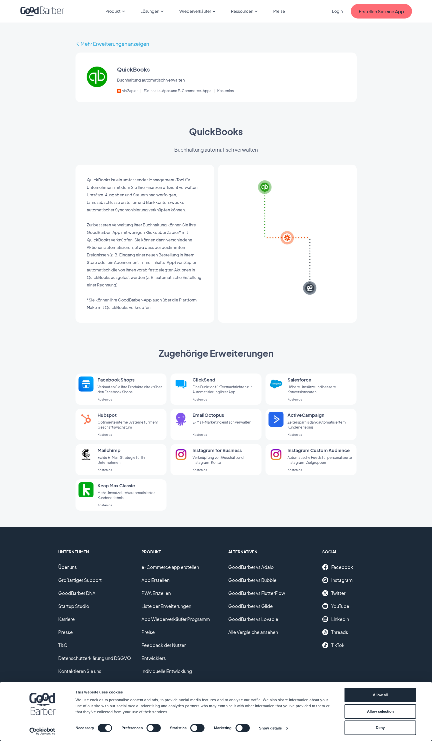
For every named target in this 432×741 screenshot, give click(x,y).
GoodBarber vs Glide (250, 606)
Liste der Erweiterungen (166, 606)
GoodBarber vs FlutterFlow (256, 593)
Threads (339, 632)
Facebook (342, 567)
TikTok (337, 645)
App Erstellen (156, 580)
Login (337, 11)
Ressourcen (242, 11)
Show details (270, 728)
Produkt (113, 11)
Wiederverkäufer (195, 11)
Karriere (66, 619)
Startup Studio (73, 606)
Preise (279, 11)
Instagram (341, 580)
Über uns (67, 567)
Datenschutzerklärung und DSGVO (94, 658)
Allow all (380, 695)
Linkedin (340, 619)
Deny (380, 727)
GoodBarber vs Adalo (251, 567)
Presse (65, 632)
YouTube (340, 606)
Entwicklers (154, 658)
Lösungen (149, 11)
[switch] (153, 728)
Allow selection (380, 711)
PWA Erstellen (156, 593)
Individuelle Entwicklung (167, 671)
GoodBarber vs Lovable (253, 619)
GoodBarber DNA (77, 593)
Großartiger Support (80, 580)
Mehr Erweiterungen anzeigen (114, 44)
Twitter (338, 593)
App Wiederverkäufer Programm (176, 619)
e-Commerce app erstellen (170, 567)
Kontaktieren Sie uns (79, 671)
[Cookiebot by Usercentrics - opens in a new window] (42, 731)
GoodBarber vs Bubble (252, 580)
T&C (62, 645)
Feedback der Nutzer (164, 645)
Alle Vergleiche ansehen (253, 632)
